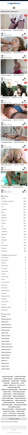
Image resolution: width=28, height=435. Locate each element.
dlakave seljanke (5, 357)
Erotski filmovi (13, 265)
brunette (3, 316)
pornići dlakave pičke (14, 387)
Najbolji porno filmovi (13, 307)
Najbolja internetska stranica (10, 255)
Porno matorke (13, 257)
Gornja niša (5, 196)
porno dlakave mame (7, 398)
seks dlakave (20, 413)
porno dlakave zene (20, 400)
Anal (13, 242)
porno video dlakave (9, 411)
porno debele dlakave (18, 391)
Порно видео (13, 310)
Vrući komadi (13, 245)
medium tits (12, 385)
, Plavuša (13, 223)
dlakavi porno (15, 381)
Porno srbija (13, 268)
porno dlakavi (20, 402)
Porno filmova (13, 260)
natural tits (21, 385)
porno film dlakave (6, 404)
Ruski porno (13, 298)
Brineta (13, 212)
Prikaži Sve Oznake (14, 418)
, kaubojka (13, 215)
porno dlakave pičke (7, 400)
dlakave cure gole (5, 335)
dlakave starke (5, 366)
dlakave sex (4, 360)
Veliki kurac (13, 217)
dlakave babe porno (6, 324)
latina (22, 383)
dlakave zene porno (7, 376)
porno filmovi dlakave (20, 404)
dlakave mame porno (6, 344)
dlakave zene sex (7, 378)
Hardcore (13, 220)
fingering (23, 381)
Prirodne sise (13, 204)
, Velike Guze (13, 231)
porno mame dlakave (14, 407)
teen (13, 226)
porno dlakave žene (9, 402)
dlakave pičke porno (6, 352)
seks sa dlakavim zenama (9, 415)
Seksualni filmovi (13, 290)
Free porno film (13, 301)
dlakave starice (5, 363)
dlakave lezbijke (5, 341)
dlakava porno (4, 321)
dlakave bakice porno (6, 327)
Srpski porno (13, 285)
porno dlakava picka (19, 394)
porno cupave (7, 391)
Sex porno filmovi (13, 282)
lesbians (5, 385)
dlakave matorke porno (7, 346)
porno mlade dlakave (8, 409)
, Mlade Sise (13, 234)
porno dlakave (7, 396)
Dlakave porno (10, 432)
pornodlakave (20, 411)
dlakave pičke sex (5, 355)
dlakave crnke (4, 333)
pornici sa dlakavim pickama (9, 389)
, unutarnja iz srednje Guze (13, 201)
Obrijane (13, 237)
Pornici (13, 279)
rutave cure (12, 413)
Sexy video (13, 293)
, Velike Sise (13, 209)
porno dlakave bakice (19, 396)
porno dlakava (7, 394)
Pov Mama (13, 228)
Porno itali (13, 304)
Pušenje (13, 198)
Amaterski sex (13, 271)
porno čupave (23, 389)
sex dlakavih (21, 415)
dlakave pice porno (6, 349)
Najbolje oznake (6, 314)
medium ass (13, 251)
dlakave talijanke (5, 369)
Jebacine (13, 274)
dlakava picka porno (6, 319)
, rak (13, 206)
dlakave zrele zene (19, 378)
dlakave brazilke (5, 330)
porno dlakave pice (20, 398)
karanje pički (15, 383)
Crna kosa (13, 248)
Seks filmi (13, 262)
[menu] (14, 8)
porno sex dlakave (20, 409)
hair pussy (7, 383)
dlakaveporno (5, 381)
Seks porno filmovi (13, 296)
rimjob (5, 413)
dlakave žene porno (20, 376)
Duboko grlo (13, 240)
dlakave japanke (5, 338)
